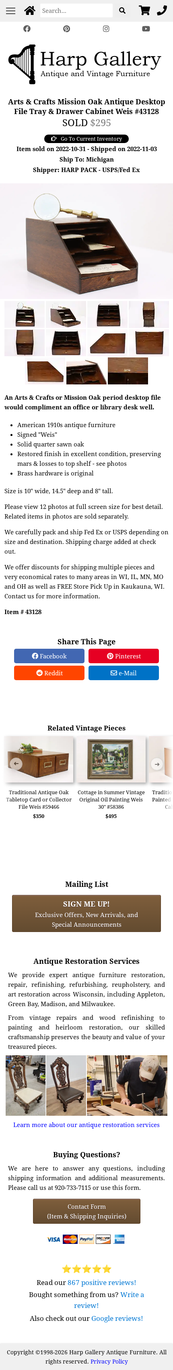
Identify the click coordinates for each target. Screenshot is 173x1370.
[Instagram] (106, 29)
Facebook (52, 656)
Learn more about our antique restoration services (86, 1125)
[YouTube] (145, 29)
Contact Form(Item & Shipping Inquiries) (86, 1211)
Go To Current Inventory (91, 138)
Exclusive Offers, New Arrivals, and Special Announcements (86, 913)
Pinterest (127, 656)
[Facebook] (27, 29)
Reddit (53, 673)
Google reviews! (117, 1318)
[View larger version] (86, 240)
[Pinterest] (66, 29)
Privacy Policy (109, 1361)
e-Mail (127, 673)
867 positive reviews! (102, 1282)
